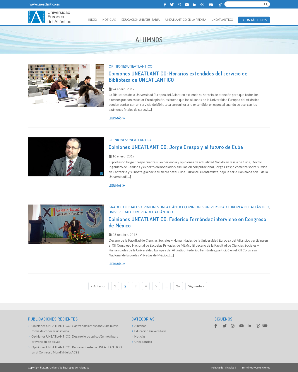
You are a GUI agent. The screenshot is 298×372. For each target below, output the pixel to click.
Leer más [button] (115, 118)
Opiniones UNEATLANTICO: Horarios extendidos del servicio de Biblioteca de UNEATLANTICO (178, 76)
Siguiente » (196, 286)
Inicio (92, 19)
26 (178, 286)
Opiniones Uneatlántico (130, 66)
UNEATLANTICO (222, 19)
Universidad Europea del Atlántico (141, 212)
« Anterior (98, 286)
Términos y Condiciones (256, 367)
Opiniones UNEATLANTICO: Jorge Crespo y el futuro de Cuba (176, 146)
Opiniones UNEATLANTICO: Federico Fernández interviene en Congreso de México (187, 222)
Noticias (109, 19)
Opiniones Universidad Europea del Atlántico (227, 207)
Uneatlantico (143, 341)
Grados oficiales (124, 207)
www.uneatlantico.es (45, 4)
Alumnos (140, 326)
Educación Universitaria (141, 19)
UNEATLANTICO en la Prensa (185, 19)
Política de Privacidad (223, 367)
